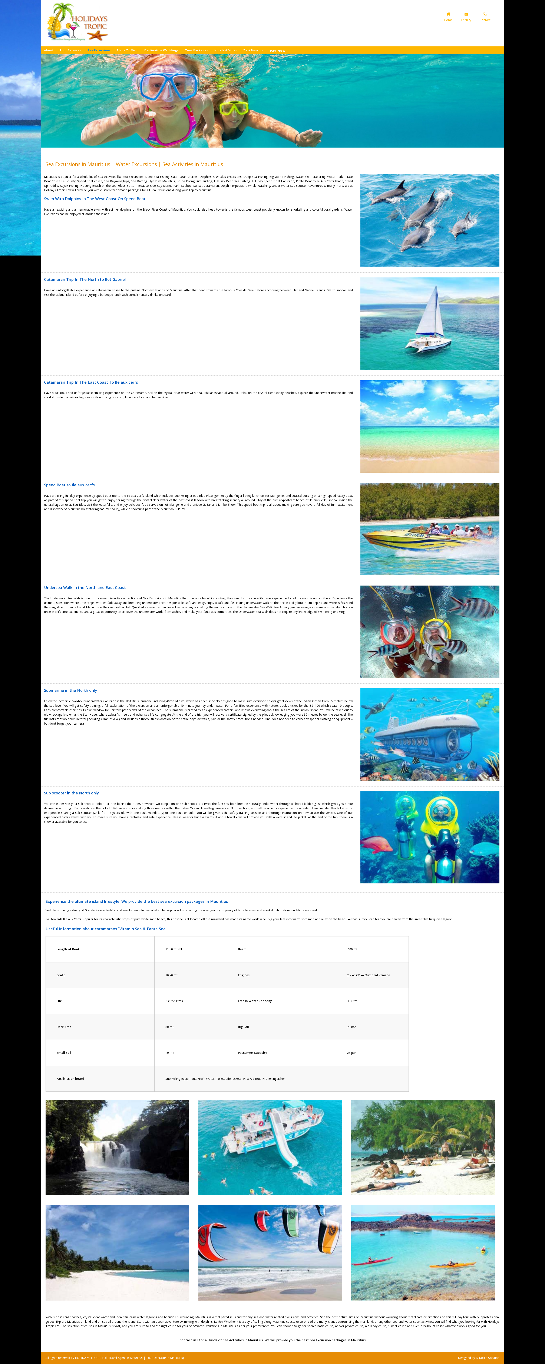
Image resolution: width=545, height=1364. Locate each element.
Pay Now (277, 51)
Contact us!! (188, 1340)
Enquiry (466, 20)
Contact (485, 20)
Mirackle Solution (487, 1358)
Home (448, 20)
